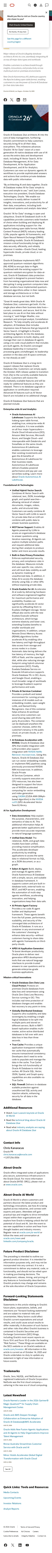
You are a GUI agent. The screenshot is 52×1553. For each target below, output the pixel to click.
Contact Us (42, 1536)
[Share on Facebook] (5, 100)
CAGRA (21, 796)
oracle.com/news (12, 1238)
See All (7, 1469)
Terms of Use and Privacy (30, 1527)
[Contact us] (47, 5)
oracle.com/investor (13, 1349)
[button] (5, 5)
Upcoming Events (12, 1497)
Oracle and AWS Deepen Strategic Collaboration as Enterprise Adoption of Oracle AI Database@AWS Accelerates (23, 1418)
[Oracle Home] (12, 5)
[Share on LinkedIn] (18, 100)
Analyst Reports (11, 1508)
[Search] (29, 5)
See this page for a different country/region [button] (19, 40)
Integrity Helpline (28, 1536)
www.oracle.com (14, 1184)
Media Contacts (11, 1492)
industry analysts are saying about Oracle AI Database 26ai (25, 1129)
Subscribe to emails (11, 1536)
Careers (36, 1531)
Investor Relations (12, 1503)
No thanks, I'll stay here (17, 32)
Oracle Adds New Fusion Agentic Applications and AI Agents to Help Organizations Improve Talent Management (26, 1433)
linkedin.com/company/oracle (18, 1241)
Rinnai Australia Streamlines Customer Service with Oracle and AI (22, 1445)
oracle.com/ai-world (29, 1232)
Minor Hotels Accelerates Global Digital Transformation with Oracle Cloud (22, 1457)
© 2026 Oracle (9, 1527)
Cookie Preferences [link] (10, 1531)
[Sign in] (41, 5)
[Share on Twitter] (12, 100)
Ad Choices (25, 1531)
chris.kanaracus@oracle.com (17, 1154)
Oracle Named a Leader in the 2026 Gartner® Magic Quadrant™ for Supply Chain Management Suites (26, 1404)
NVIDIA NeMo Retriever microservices (27, 753)
